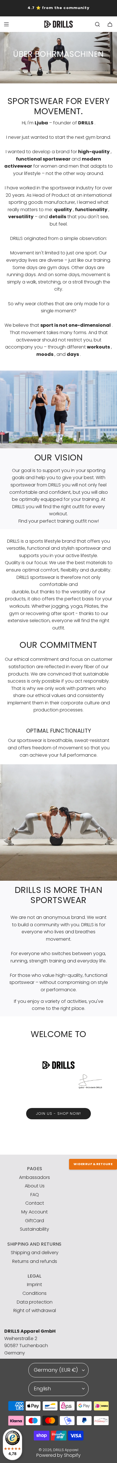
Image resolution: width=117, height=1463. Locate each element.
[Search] (97, 24)
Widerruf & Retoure (93, 1164)
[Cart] (110, 24)
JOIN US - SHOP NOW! (58, 1113)
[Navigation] (6, 24)
